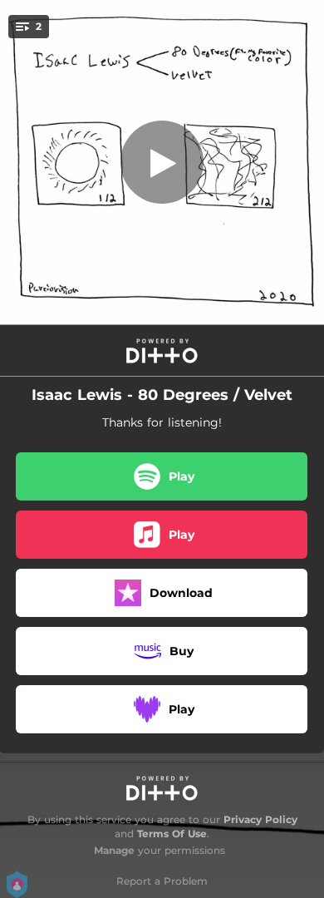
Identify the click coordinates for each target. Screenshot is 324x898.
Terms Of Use (172, 833)
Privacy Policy (260, 819)
